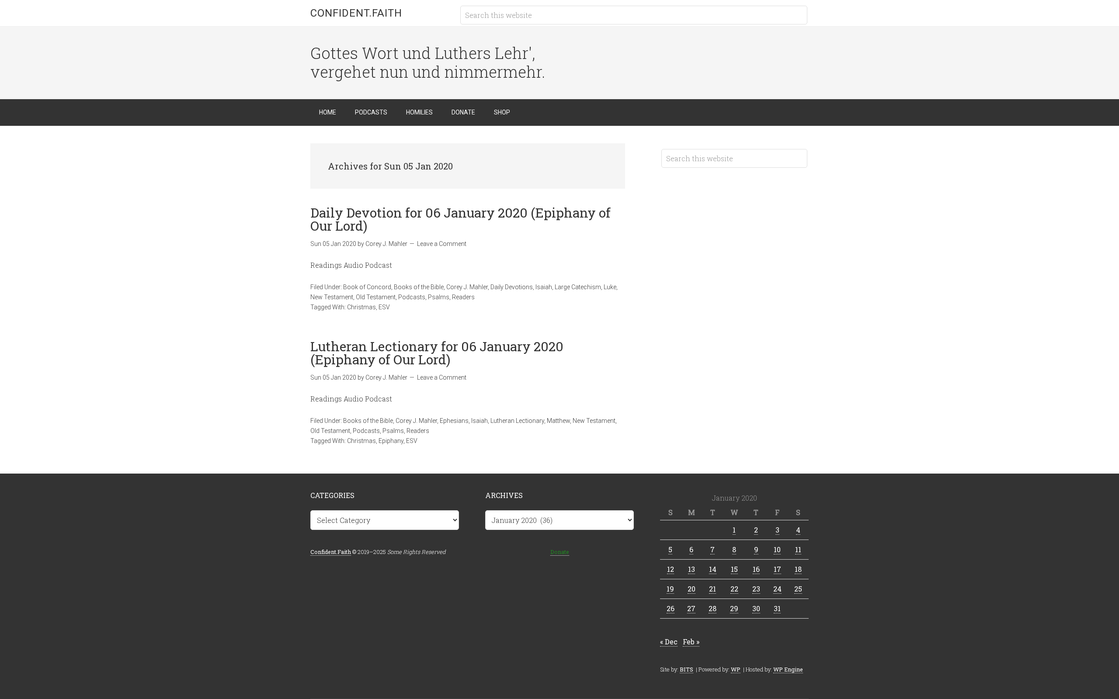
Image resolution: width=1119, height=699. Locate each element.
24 (777, 588)
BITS (686, 669)
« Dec (669, 641)
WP (735, 669)
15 (734, 569)
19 (670, 588)
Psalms (438, 297)
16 (756, 569)
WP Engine (788, 669)
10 (777, 549)
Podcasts (411, 297)
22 (734, 588)
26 (670, 608)
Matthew (558, 420)
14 (712, 569)
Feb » (691, 641)
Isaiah (543, 287)
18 (798, 569)
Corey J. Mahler (467, 287)
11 (798, 549)
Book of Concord (367, 287)
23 (756, 588)
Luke (610, 287)
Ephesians (454, 420)
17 (777, 569)
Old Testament (376, 297)
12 (670, 569)
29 (734, 608)
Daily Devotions (511, 287)
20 (691, 588)
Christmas (361, 307)
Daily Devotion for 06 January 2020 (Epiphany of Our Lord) (460, 219)
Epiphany (391, 440)
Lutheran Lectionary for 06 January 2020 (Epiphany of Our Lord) (436, 353)
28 (712, 608)
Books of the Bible (419, 287)
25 (798, 588)
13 (691, 569)
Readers (463, 297)
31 (777, 608)
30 (756, 608)
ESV (384, 307)
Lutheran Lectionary (517, 420)
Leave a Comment (441, 243)
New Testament (331, 297)
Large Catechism (578, 287)
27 (691, 608)
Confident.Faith (356, 13)
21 (712, 588)
